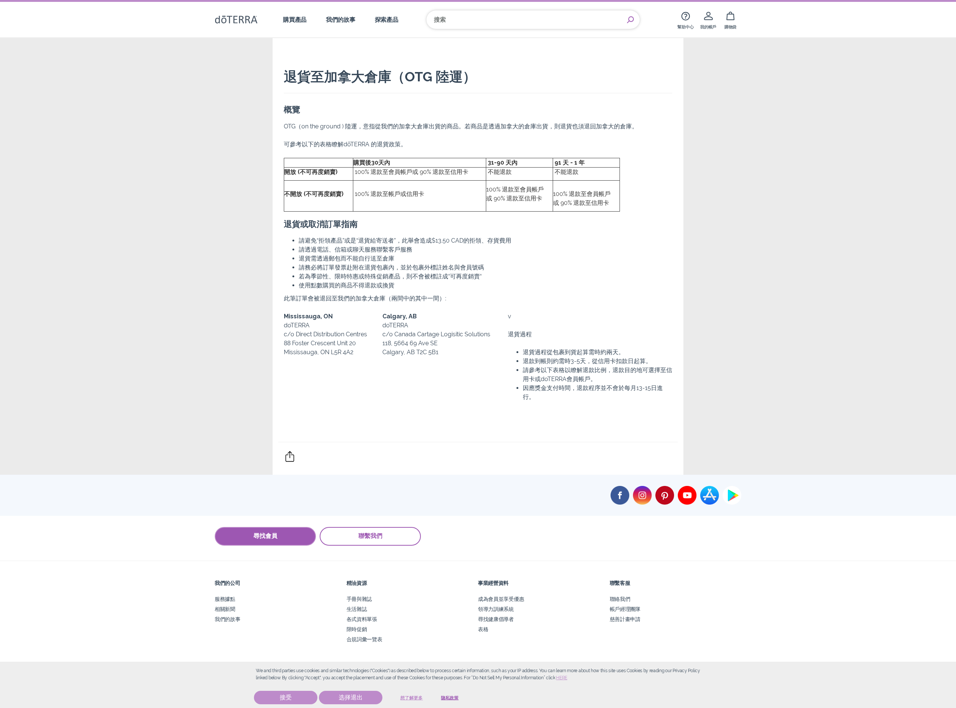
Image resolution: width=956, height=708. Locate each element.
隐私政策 (450, 698)
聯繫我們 (370, 535)
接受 (286, 697)
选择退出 (351, 697)
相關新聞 (225, 609)
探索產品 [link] (386, 19)
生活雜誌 (357, 609)
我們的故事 (227, 619)
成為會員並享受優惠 (501, 599)
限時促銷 (357, 629)
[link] (685, 19)
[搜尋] (630, 19)
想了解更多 (411, 698)
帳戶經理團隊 (625, 609)
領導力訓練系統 (496, 609)
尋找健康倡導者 (496, 619)
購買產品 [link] (295, 19)
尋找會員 (265, 535)
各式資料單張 (362, 619)
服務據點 (225, 599)
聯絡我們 (620, 599)
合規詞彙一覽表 (364, 639)
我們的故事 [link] (340, 19)
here (561, 677)
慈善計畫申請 (625, 619)
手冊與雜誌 (359, 599)
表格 (483, 629)
